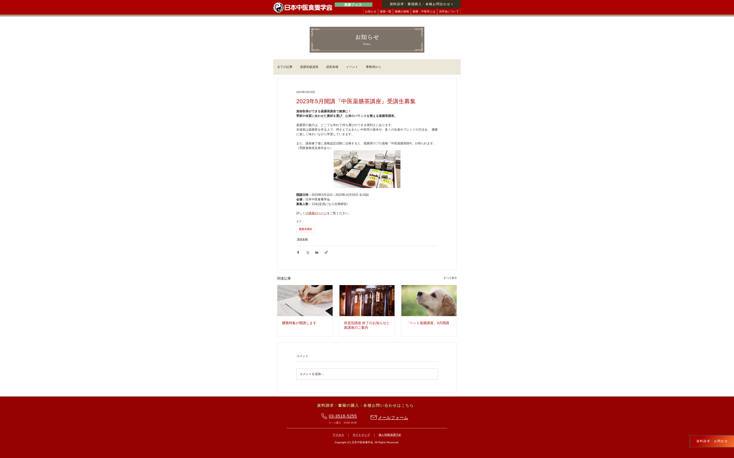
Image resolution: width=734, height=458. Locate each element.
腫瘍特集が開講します (299, 323)
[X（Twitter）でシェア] (307, 252)
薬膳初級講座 (309, 66)
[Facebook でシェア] (298, 252)
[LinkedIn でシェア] (317, 252)
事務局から (373, 66)
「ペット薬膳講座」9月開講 (427, 323)
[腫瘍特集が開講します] (305, 300)
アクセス (338, 434)
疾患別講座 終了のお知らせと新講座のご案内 (367, 325)
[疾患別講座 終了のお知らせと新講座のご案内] (367, 300)
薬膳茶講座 (305, 229)
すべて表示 (450, 277)
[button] (385, 11)
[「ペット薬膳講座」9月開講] (429, 300)
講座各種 (332, 66)
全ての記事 (284, 66)
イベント (352, 66)
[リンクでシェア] (326, 252)
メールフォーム (393, 417)
